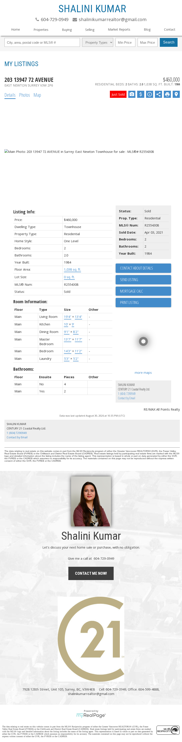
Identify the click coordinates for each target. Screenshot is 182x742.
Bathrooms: (23, 369)
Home (15, 29)
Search (168, 42)
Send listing (129, 279)
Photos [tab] (24, 94)
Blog (147, 29)
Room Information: (30, 302)
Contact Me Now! (91, 573)
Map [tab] (37, 94)
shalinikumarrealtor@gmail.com (91, 693)
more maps (143, 372)
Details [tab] (10, 94)
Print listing (129, 302)
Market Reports (119, 29)
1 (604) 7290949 (127, 394)
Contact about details (136, 268)
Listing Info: (24, 212)
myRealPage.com (91, 715)
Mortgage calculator (145, 291)
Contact (169, 29)
